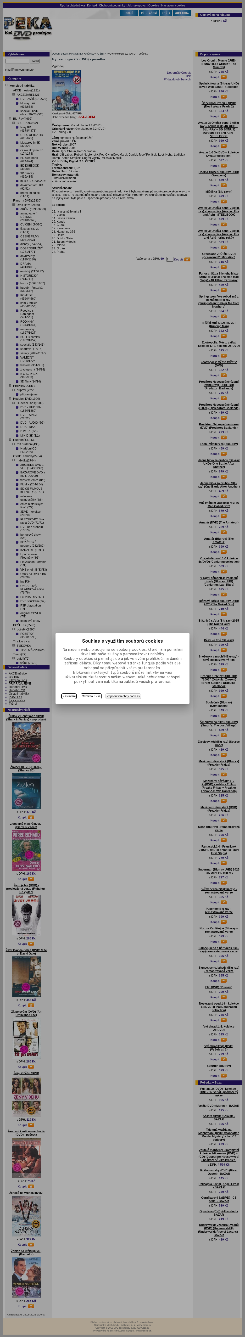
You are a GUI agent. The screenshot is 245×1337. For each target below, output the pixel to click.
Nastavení (69, 696)
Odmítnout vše (91, 696)
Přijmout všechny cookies (123, 696)
